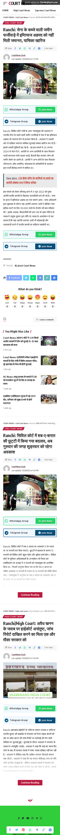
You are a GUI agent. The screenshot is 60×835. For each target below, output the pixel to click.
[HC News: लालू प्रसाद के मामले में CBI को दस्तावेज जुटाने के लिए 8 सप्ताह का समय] (49, 380)
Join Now (47, 109)
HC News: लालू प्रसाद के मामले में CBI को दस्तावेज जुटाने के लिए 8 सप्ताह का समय (20, 380)
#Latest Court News (25, 265)
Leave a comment (47, 320)
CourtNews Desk (18, 55)
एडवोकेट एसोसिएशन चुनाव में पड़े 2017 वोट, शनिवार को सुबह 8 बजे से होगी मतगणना (19, 400)
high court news (14, 617)
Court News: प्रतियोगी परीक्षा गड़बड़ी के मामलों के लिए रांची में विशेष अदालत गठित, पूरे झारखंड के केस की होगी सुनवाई (20, 361)
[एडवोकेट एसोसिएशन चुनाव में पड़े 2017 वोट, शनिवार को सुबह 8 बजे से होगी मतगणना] (49, 399)
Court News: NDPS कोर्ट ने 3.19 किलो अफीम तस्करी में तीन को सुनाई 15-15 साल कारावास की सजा (20, 341)
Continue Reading (30, 594)
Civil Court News (13, 23)
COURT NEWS (20, 3)
